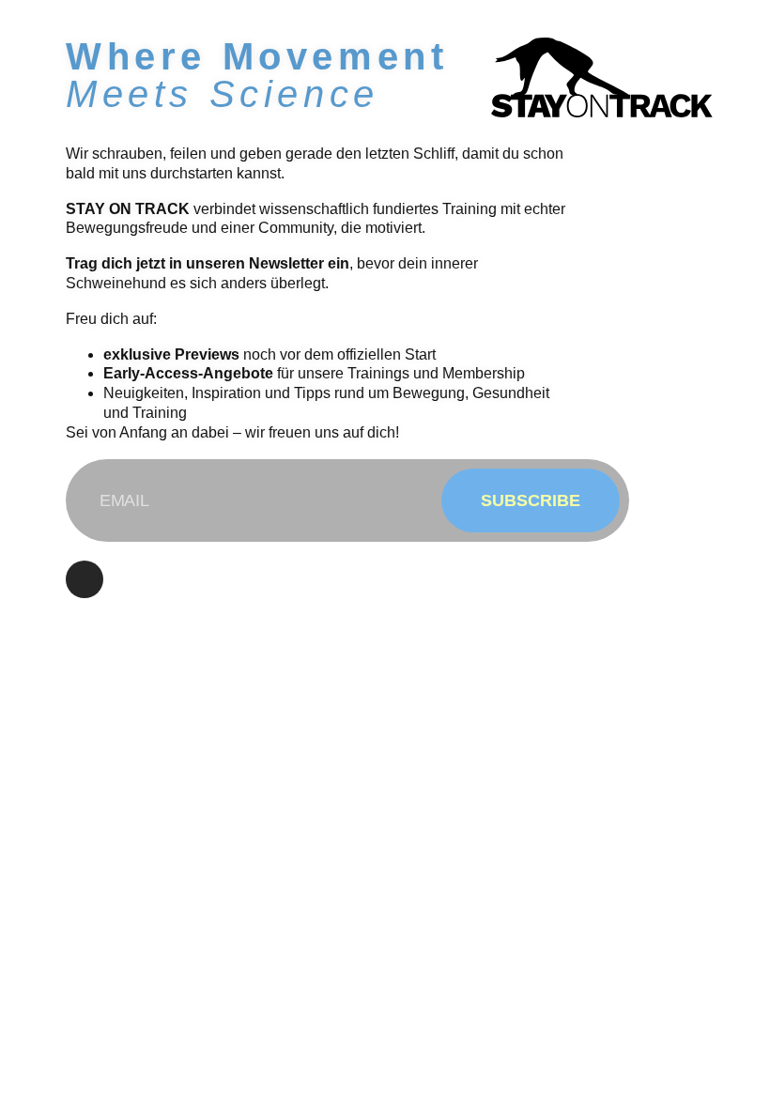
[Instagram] (84, 579)
